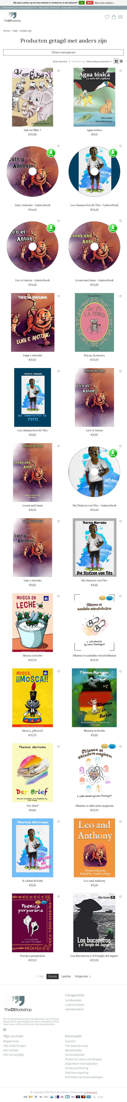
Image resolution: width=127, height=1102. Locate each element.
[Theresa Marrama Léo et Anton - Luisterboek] (32, 247)
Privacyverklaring (76, 1068)
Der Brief (32, 805)
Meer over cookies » (104, 3)
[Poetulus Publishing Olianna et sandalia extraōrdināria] (94, 622)
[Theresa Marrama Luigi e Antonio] (32, 322)
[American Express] (88, 1097)
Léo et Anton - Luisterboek (32, 280)
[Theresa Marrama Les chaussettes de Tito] (32, 397)
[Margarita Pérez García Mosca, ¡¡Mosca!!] (32, 697)
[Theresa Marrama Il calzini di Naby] (32, 847)
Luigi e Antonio (32, 355)
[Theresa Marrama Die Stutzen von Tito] (94, 547)
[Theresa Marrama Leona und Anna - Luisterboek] (94, 247)
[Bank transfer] (25, 1097)
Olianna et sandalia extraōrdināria (94, 655)
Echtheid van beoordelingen (84, 1077)
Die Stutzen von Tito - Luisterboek (94, 505)
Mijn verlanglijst (13, 1054)
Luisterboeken (75, 1004)
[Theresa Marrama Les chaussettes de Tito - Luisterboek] (94, 172)
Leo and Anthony (94, 880)
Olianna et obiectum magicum (94, 805)
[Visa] (73, 1097)
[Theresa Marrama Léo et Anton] (94, 397)
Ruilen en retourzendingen (83, 1059)
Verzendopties (74, 1054)
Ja (82, 3)
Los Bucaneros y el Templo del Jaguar (94, 955)
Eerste (52, 976)
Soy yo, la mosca (94, 355)
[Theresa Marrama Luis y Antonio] (32, 547)
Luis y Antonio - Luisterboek (32, 205)
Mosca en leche (32, 655)
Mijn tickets (10, 1050)
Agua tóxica (94, 130)
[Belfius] (46, 1097)
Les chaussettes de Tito (33, 430)
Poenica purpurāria (32, 955)
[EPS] (62, 1097)
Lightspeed (90, 1092)
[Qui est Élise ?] (32, 97)
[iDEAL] (31, 1097)
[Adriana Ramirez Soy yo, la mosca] (94, 322)
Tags (15, 30)
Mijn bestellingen (14, 1045)
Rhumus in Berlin (94, 730)
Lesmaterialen (74, 1009)
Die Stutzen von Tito (94, 580)
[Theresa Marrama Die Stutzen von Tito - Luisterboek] (94, 472)
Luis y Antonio (33, 580)
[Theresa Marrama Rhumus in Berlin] (94, 697)
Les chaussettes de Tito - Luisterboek (94, 205)
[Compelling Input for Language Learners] (15, 17)
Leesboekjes (73, 1000)
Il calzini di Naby (32, 880)
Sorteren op (78, 61)
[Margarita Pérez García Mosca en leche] (32, 622)
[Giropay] (57, 1097)
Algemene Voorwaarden (81, 1063)
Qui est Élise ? (32, 130)
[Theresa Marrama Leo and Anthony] (94, 847)
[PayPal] (36, 1097)
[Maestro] (78, 1097)
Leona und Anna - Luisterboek (94, 280)
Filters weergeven (64, 52)
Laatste (66, 976)
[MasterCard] (83, 1097)
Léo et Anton (94, 430)
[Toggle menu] (120, 17)
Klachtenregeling (76, 1072)
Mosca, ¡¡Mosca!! (32, 730)
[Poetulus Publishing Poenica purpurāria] (32, 922)
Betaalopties (73, 1050)
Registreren (11, 1041)
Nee (90, 3)
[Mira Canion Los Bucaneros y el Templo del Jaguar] (94, 922)
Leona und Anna (32, 505)
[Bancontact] (41, 1097)
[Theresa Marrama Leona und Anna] (32, 472)
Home (6, 30)
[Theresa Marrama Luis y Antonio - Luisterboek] (32, 172)
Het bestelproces (76, 1045)
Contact (70, 1041)
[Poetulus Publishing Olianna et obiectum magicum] (94, 772)
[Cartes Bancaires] (67, 1097)
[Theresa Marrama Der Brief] (32, 772)
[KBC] (52, 1097)
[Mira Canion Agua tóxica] (94, 97)
